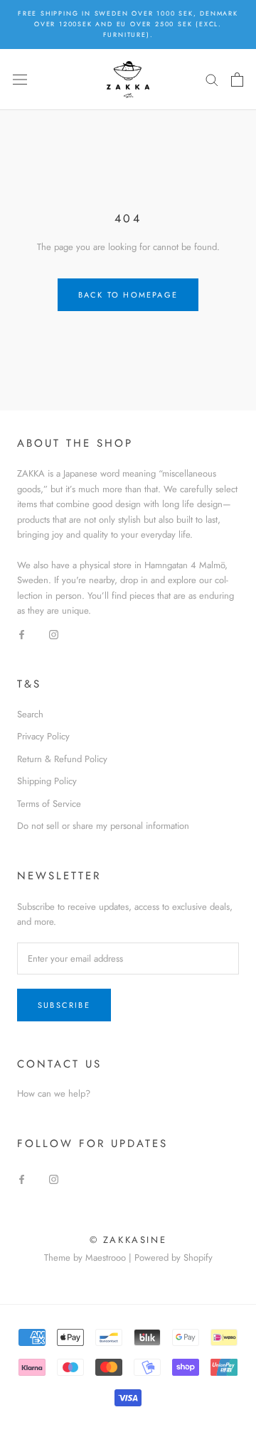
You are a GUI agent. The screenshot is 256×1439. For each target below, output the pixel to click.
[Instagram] (53, 633)
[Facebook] (21, 633)
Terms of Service (49, 803)
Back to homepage (128, 294)
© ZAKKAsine (128, 1240)
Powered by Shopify (173, 1257)
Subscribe (64, 1005)
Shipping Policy (47, 781)
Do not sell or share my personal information (103, 825)
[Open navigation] (20, 79)
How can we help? (53, 1093)
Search (30, 714)
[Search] (212, 79)
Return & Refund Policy (62, 759)
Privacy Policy (43, 736)
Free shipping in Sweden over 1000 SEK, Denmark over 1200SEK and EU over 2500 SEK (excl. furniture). (128, 24)
